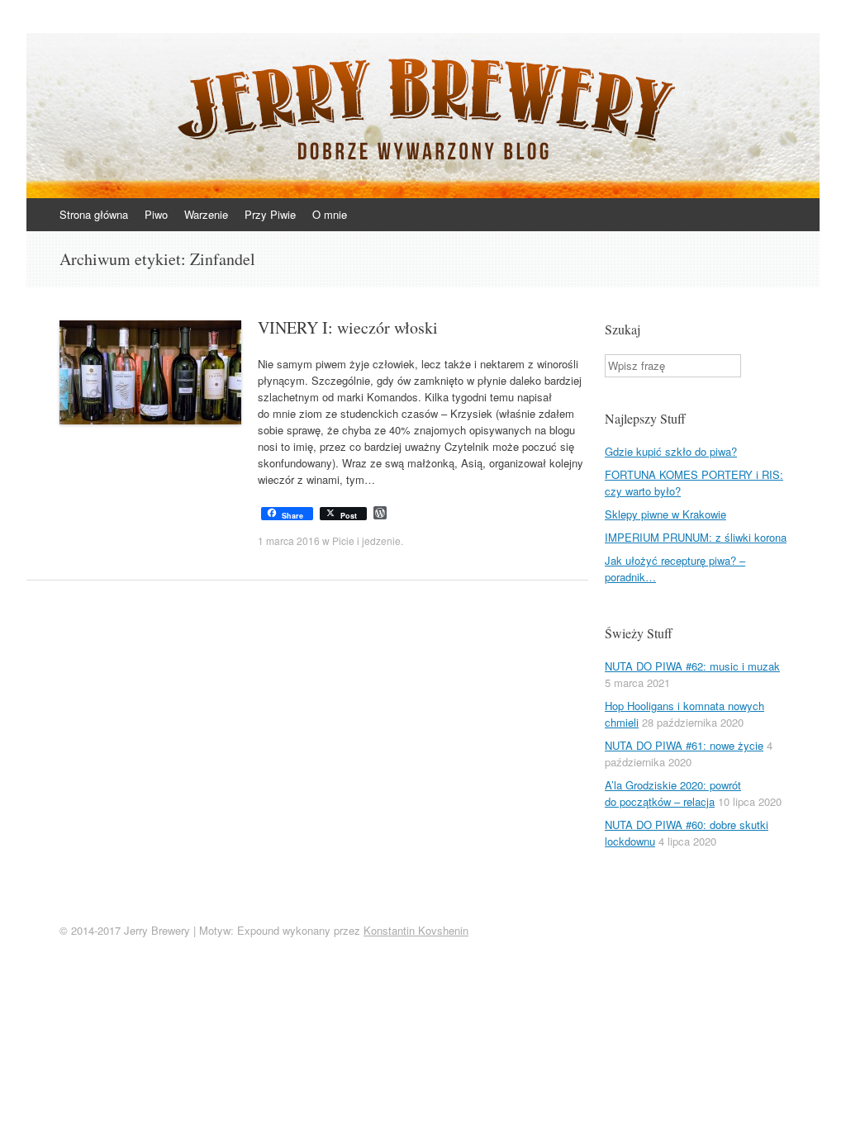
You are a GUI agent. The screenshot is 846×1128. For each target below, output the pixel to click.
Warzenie (206, 214)
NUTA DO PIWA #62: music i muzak (692, 666)
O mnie (329, 214)
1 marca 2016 (289, 540)
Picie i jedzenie (366, 540)
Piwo (156, 214)
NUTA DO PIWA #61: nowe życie (684, 745)
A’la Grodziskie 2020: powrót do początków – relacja (673, 793)
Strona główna (93, 214)
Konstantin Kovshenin (416, 930)
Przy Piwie (270, 214)
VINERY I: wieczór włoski (348, 327)
